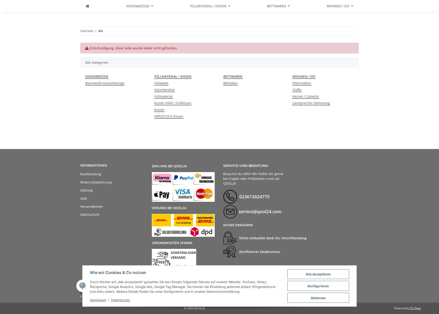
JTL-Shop (415, 308)
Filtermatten (301, 83)
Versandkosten (91, 206)
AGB (83, 198)
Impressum (98, 300)
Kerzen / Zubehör (305, 96)
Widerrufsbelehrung (96, 182)
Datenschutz (120, 300)
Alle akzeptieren (318, 274)
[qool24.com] (87, 6)
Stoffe (296, 90)
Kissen (159, 109)
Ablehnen (318, 298)
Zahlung (86, 190)
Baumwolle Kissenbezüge (104, 83)
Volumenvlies (164, 90)
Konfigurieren (318, 286)
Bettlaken (230, 83)
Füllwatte (161, 83)
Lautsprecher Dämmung (311, 103)
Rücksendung (90, 174)
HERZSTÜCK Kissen (168, 116)
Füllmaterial (163, 96)
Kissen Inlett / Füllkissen (172, 103)
